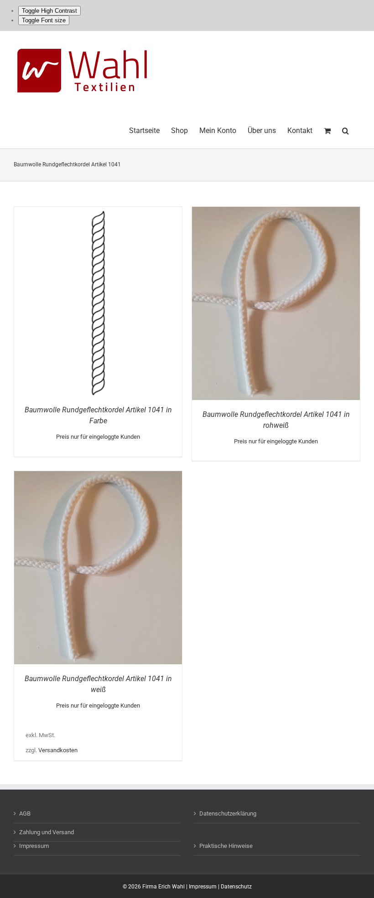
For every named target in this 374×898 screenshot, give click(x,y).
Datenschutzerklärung (227, 813)
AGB (25, 813)
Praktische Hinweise (226, 845)
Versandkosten (58, 750)
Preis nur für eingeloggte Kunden (98, 436)
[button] (345, 129)
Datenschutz (236, 886)
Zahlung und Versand (46, 832)
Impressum (34, 845)
